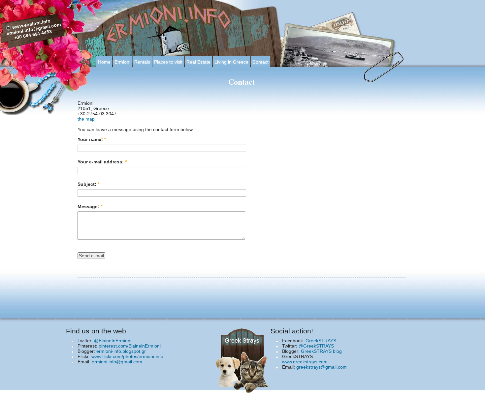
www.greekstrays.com (305, 361)
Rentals (142, 62)
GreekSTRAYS (321, 340)
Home (104, 62)
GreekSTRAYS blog (321, 351)
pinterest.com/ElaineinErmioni (130, 346)
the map (86, 119)
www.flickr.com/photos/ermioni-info (127, 356)
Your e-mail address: (102, 161)
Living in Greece (231, 62)
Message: (90, 206)
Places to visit (168, 62)
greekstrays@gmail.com (321, 367)
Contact (260, 62)
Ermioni (122, 62)
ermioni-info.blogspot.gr (121, 351)
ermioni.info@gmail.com (117, 361)
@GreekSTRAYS (316, 346)
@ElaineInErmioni (112, 340)
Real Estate (198, 62)
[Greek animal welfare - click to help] (243, 358)
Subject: (88, 184)
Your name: (92, 139)
